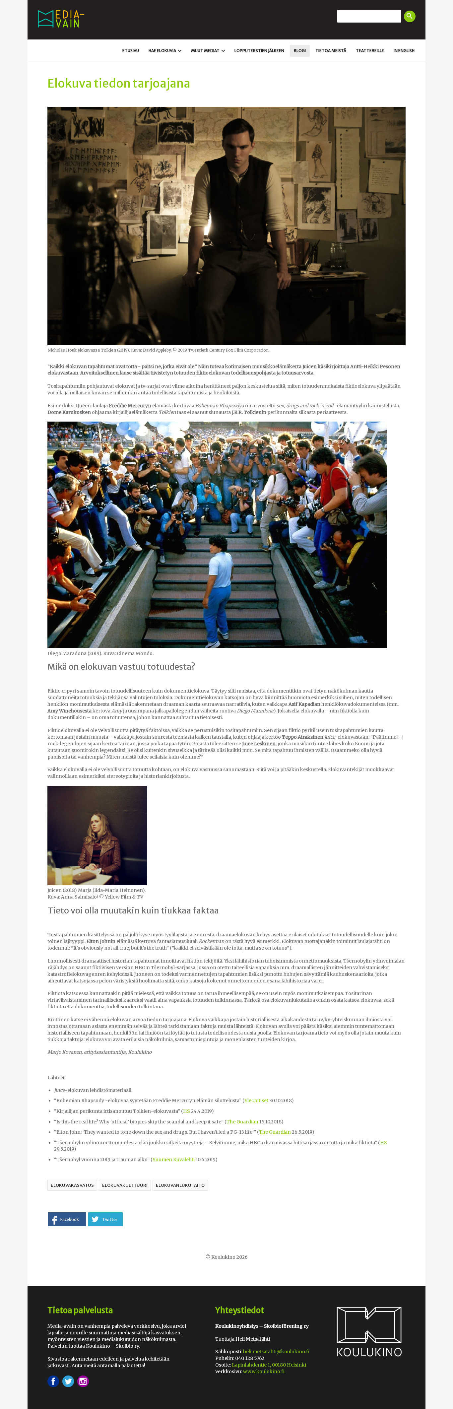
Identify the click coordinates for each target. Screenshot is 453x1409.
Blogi (300, 50)
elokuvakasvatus (72, 1185)
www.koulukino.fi (264, 1372)
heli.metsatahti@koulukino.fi (276, 1352)
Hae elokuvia (166, 50)
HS (186, 1111)
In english (404, 50)
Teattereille (370, 50)
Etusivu (130, 50)
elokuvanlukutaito (180, 1185)
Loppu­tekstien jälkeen (259, 50)
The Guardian (275, 1132)
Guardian (247, 1122)
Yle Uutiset (256, 1101)
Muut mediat (209, 50)
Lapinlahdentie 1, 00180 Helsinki (269, 1365)
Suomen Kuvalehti (174, 1160)
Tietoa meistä (330, 50)
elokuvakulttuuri (125, 1185)
